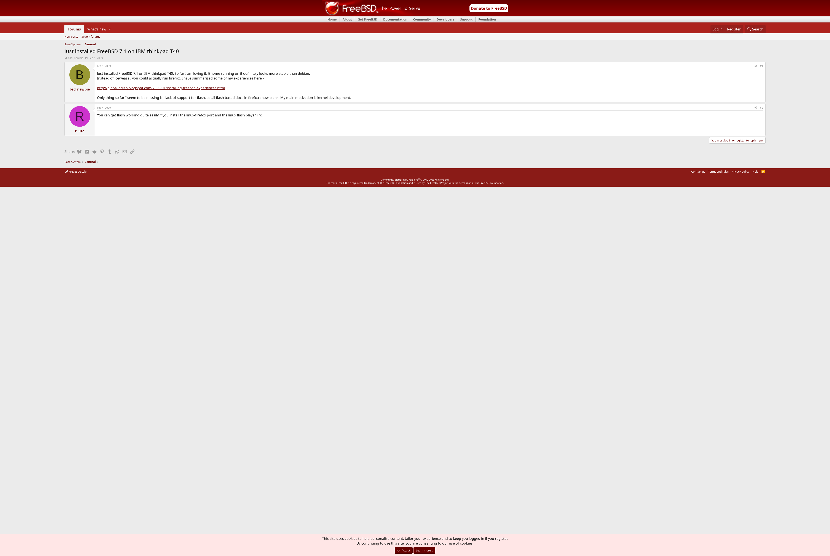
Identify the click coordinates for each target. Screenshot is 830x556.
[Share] (755, 66)
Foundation (487, 19)
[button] (110, 29)
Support (466, 19)
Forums (74, 29)
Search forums (90, 37)
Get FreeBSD (367, 19)
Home (332, 19)
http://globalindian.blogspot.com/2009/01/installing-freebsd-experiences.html (161, 88)
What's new (96, 29)
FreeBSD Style (77, 171)
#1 (761, 66)
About (347, 19)
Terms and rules (718, 171)
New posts (71, 37)
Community (422, 19)
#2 (761, 108)
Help (755, 171)
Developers (445, 19)
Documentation (395, 19)
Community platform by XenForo (415, 179)
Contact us (698, 171)
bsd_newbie (75, 58)
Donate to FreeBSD (489, 8)
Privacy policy (740, 171)
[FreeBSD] (371, 15)
